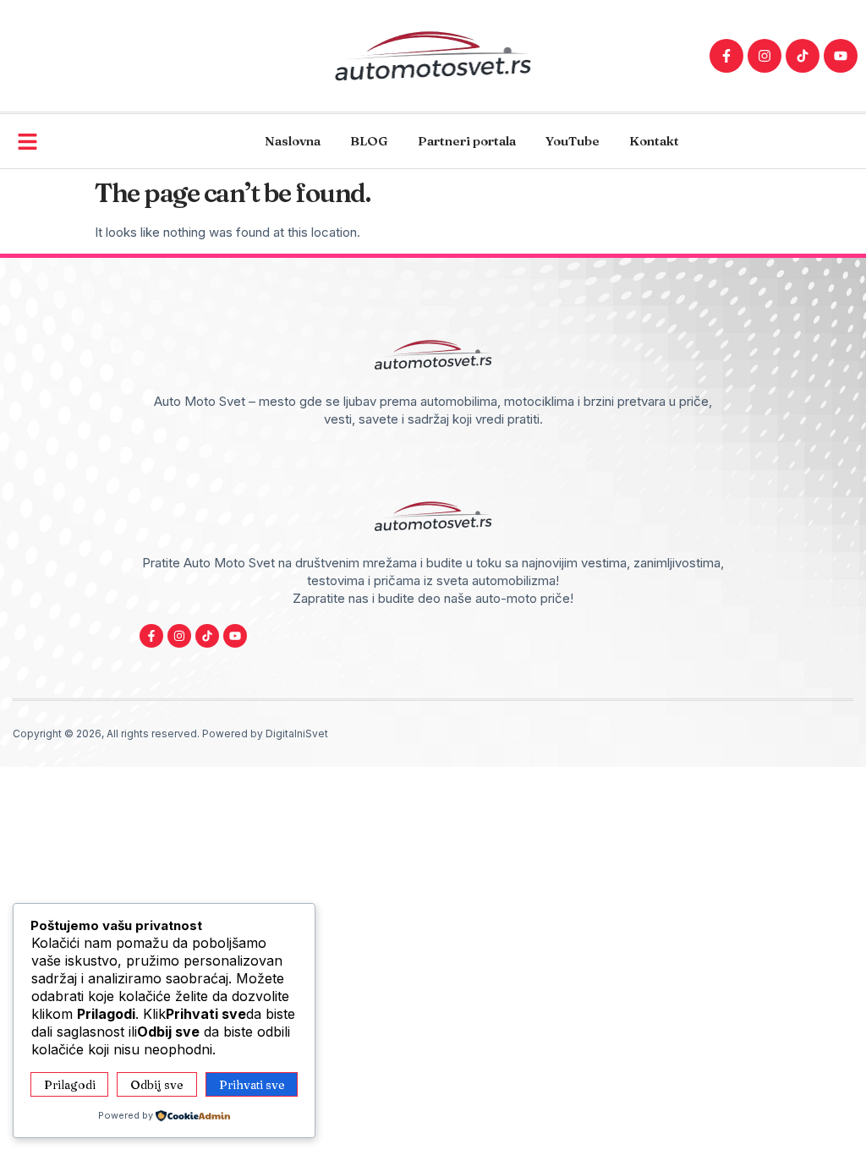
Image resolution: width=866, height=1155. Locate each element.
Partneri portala (467, 141)
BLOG (369, 141)
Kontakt (654, 141)
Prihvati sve (252, 1084)
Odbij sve (157, 1084)
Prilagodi (70, 1084)
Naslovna (293, 141)
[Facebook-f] (726, 56)
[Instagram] (764, 56)
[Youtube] (841, 56)
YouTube (572, 141)
